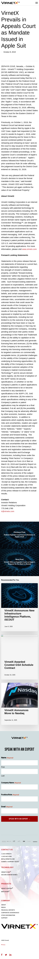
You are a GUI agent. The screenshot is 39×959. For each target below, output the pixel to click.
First (3, 767)
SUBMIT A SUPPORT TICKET (10, 861)
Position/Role (10, 795)
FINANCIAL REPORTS (8, 910)
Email (6, 807)
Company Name (11, 783)
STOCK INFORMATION (8, 915)
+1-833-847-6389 (6, 856)
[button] (36, 3)
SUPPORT (4, 918)
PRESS (3, 907)
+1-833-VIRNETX (6, 854)
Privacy (3, 944)
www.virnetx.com (29, 249)
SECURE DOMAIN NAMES (9, 875)
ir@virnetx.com (7, 511)
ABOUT (3, 905)
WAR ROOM (5, 891)
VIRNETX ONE (6, 872)
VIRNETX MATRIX (7, 888)
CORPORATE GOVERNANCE (10, 912)
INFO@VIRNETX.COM (8, 859)
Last (2, 776)
